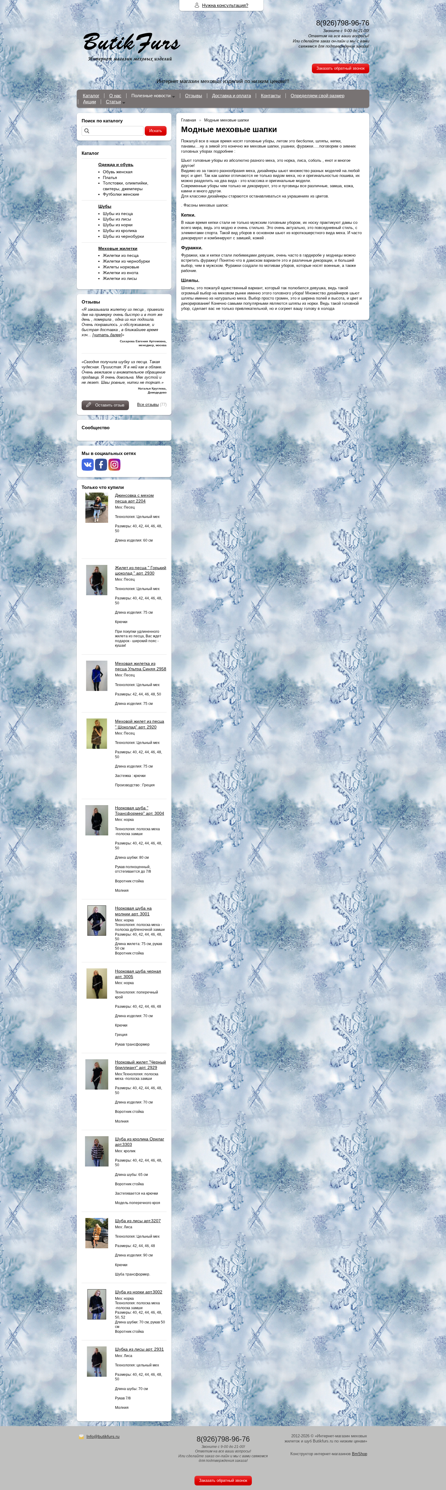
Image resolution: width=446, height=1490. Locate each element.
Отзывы (193, 95)
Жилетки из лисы (120, 278)
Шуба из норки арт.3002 (138, 1291)
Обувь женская (118, 171)
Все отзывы (148, 404)
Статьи (113, 101)
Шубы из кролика (120, 230)
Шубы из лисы (117, 219)
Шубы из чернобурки (123, 236)
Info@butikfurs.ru (103, 1436)
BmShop (359, 1454)
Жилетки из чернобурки (126, 261)
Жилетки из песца (121, 255)
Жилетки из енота (120, 272)
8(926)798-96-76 (342, 23)
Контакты (271, 95)
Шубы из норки (118, 224)
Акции (89, 101)
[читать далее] (107, 335)
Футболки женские (121, 194)
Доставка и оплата (231, 95)
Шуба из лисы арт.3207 (138, 1220)
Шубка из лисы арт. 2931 (139, 1349)
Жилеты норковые (121, 266)
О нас (115, 95)
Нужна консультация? (225, 5)
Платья (110, 177)
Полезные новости (151, 95)
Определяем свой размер (317, 95)
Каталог (91, 95)
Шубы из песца (118, 213)
